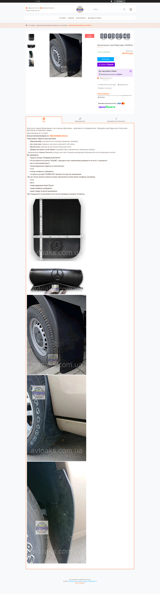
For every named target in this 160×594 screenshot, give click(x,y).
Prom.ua (89, 579)
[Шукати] (124, 9)
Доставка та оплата (94, 18)
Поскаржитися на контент (75, 581)
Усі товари (62, 18)
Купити (106, 59)
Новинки (71, 18)
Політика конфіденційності (90, 581)
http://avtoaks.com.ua (59, 136)
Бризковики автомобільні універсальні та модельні (52, 25)
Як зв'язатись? (81, 18)
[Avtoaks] (80, 9)
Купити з (104, 64)
